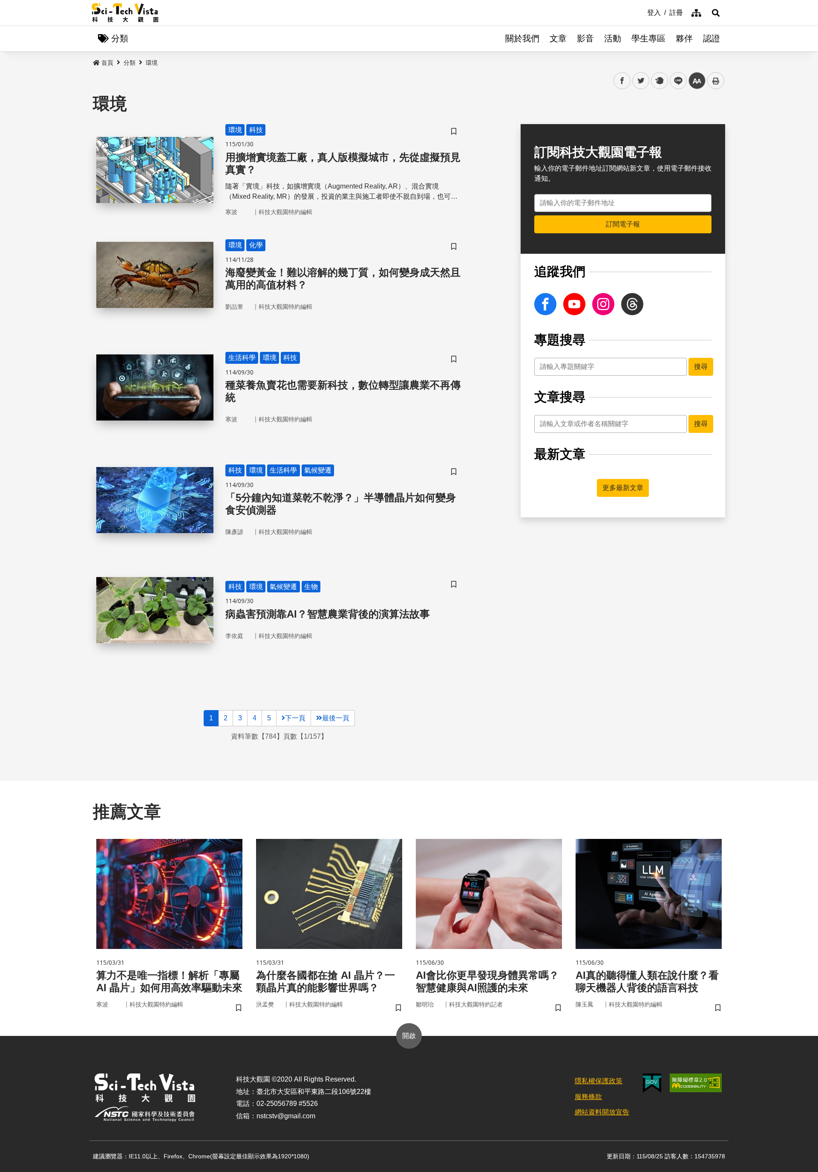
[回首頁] (125, 13)
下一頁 (295, 718)
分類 (129, 62)
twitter (641, 80)
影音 (585, 38)
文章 (558, 38)
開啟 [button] (409, 1035)
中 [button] (697, 80)
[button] (716, 13)
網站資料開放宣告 (602, 1112)
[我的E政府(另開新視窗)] (652, 1083)
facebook (622, 80)
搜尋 (701, 366)
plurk (658, 80)
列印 (715, 80)
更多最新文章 (622, 487)
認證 (711, 38)
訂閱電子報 (623, 224)
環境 (152, 62)
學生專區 (648, 38)
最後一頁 (335, 718)
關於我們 (522, 38)
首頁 (107, 62)
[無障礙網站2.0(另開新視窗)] (696, 1082)
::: (641, 12)
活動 (612, 38)
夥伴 (684, 38)
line (675, 80)
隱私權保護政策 (598, 1081)
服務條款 (588, 1096)
